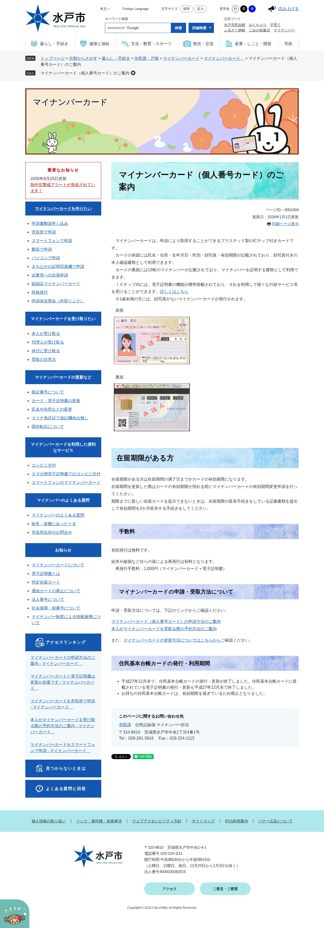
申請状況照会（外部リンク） (58, 301)
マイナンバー (284, 30)
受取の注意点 (44, 359)
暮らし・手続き (116, 58)
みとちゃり (258, 25)
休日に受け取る (46, 351)
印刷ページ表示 (285, 224)
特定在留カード (46, 582)
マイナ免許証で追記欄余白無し (60, 418)
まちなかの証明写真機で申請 (58, 266)
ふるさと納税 (234, 30)
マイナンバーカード (181, 58)
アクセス (170, 889)
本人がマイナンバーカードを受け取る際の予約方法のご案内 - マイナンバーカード (62, 726)
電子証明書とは (46, 573)
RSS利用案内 (236, 821)
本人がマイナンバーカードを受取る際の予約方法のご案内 (164, 629)
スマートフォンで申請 (52, 241)
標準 (186, 9)
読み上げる (288, 9)
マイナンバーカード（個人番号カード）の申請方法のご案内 (166, 621)
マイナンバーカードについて (58, 565)
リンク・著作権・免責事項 (99, 821)
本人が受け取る (46, 333)
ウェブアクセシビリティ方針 (156, 821)
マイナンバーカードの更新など (63, 377)
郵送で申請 (42, 249)
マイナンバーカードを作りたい (63, 208)
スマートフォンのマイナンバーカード (66, 482)
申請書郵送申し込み (50, 223)
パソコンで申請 (46, 258)
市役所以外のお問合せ (52, 532)
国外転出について (48, 426)
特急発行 (40, 292)
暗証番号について (48, 392)
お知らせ (63, 550)
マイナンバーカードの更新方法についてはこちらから (172, 640)
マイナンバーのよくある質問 (63, 500)
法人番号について (48, 599)
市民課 (125, 725)
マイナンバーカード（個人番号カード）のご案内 (85, 73)
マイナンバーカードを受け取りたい (63, 319)
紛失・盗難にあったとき (54, 524)
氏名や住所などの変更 (52, 409)
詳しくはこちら (174, 291)
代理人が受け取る (48, 342)
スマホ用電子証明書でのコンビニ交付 (66, 474)
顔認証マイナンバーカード (56, 284)
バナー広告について (275, 821)
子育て (275, 25)
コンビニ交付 (44, 465)
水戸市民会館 (234, 25)
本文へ (105, 9)
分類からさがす (83, 58)
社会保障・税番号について (56, 608)
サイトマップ (203, 821)
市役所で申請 (44, 232)
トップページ (52, 58)
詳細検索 (199, 28)
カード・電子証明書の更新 (56, 401)
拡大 (200, 9)
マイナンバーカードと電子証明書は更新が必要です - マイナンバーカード (62, 682)
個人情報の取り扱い (49, 821)
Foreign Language (136, 9)
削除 (133, 73)
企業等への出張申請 (50, 275)
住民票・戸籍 (146, 58)
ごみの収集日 (259, 30)
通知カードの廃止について (56, 591)
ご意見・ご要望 (225, 889)
